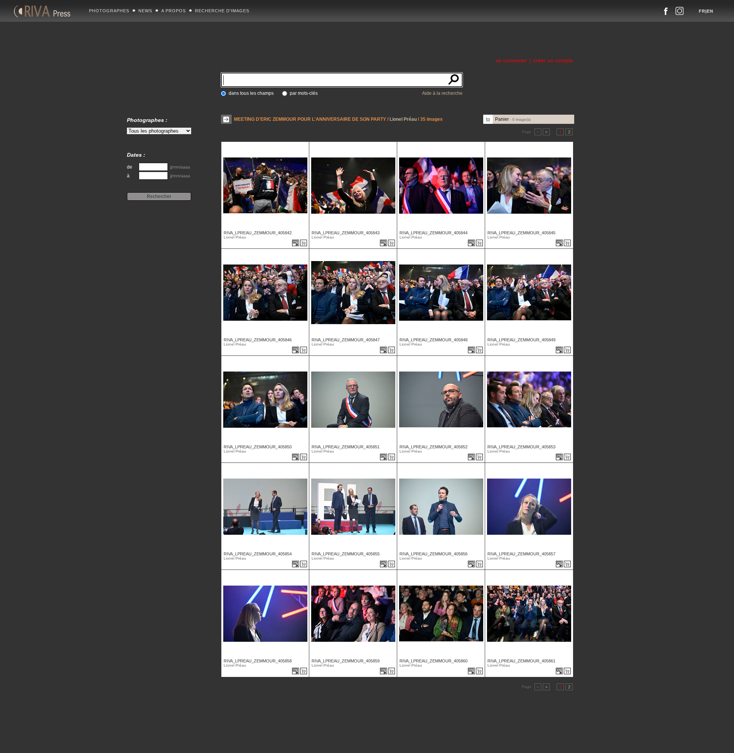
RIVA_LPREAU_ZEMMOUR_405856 (433, 554)
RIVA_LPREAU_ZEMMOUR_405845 (521, 232)
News (145, 10)
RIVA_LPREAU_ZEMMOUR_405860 (433, 661)
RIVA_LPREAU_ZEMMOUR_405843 (346, 232)
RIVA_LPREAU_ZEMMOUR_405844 (433, 232)
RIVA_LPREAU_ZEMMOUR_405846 (258, 340)
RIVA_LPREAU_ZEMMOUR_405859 (346, 661)
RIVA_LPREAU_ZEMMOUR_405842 (258, 232)
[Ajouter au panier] (304, 243)
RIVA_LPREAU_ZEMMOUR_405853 (521, 447)
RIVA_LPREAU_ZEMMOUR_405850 (258, 447)
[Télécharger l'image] (296, 243)
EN (710, 11)
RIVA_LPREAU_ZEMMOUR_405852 (433, 447)
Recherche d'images (222, 10)
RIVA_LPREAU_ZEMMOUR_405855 (346, 554)
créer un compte (553, 60)
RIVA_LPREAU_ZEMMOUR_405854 (258, 554)
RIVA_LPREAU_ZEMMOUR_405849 (521, 340)
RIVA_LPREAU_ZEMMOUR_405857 (521, 554)
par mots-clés (304, 93)
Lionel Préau (403, 119)
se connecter (511, 60)
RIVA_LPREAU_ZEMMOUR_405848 (433, 340)
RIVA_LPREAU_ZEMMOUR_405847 (346, 340)
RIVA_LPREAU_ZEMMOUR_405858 (258, 661)
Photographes (109, 10)
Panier (513, 119)
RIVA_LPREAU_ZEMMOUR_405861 (521, 661)
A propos (173, 10)
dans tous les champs (251, 93)
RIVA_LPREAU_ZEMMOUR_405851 (346, 447)
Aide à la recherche (442, 93)
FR (702, 11)
